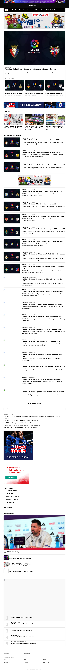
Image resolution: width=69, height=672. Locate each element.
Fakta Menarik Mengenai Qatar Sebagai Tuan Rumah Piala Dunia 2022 (55, 128)
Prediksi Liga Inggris (12, 499)
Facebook (7, 660)
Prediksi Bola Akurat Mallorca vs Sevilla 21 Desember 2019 (41, 329)
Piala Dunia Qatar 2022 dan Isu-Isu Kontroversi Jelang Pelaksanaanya (37, 10)
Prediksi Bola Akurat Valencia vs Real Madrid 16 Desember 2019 (43, 367)
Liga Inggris (9, 494)
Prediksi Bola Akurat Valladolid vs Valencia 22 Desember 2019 (42, 291)
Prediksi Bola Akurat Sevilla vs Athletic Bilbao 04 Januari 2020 (54, 94)
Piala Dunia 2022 (7, 551)
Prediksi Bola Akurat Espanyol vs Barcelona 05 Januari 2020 (42, 152)
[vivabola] (34, 5)
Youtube (47, 662)
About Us (6, 653)
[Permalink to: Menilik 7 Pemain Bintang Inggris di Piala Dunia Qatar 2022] (13, 119)
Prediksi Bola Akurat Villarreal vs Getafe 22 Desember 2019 (42, 304)
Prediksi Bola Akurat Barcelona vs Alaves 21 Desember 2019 (42, 317)
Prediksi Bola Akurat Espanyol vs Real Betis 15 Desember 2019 (43, 392)
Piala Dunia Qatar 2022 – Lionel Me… (14, 553)
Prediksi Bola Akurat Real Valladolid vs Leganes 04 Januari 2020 (43, 229)
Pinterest (47, 660)
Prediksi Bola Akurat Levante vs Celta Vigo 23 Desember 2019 (42, 241)
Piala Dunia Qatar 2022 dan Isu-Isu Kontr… (21, 558)
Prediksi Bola (25, 138)
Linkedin (27, 662)
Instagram (7, 662)
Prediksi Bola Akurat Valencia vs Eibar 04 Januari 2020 (34, 94)
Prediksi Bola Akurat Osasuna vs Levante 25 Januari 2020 (30, 69)
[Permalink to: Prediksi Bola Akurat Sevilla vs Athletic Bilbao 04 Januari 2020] (54, 85)
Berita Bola (12, 557)
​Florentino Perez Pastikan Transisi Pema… (23, 617)
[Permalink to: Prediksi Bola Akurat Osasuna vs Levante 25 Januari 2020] (34, 48)
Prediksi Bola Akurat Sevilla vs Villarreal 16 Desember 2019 (42, 379)
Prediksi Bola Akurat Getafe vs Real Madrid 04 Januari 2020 (14, 94)
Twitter (26, 660)
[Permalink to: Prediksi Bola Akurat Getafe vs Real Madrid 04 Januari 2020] (14, 85)
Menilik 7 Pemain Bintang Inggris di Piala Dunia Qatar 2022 (13, 127)
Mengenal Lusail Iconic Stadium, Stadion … (21, 571)
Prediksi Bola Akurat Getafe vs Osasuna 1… (23, 637)
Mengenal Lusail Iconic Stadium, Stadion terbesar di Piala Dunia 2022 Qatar (34, 128)
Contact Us (27, 653)
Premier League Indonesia (13, 496)
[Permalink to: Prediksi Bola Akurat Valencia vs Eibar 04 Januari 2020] (34, 85)
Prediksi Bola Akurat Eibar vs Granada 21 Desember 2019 (41, 342)
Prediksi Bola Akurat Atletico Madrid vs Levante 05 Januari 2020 (43, 165)
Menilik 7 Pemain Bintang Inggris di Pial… (21, 565)
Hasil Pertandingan (11, 491)
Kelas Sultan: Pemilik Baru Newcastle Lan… (23, 624)
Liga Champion (10, 502)
